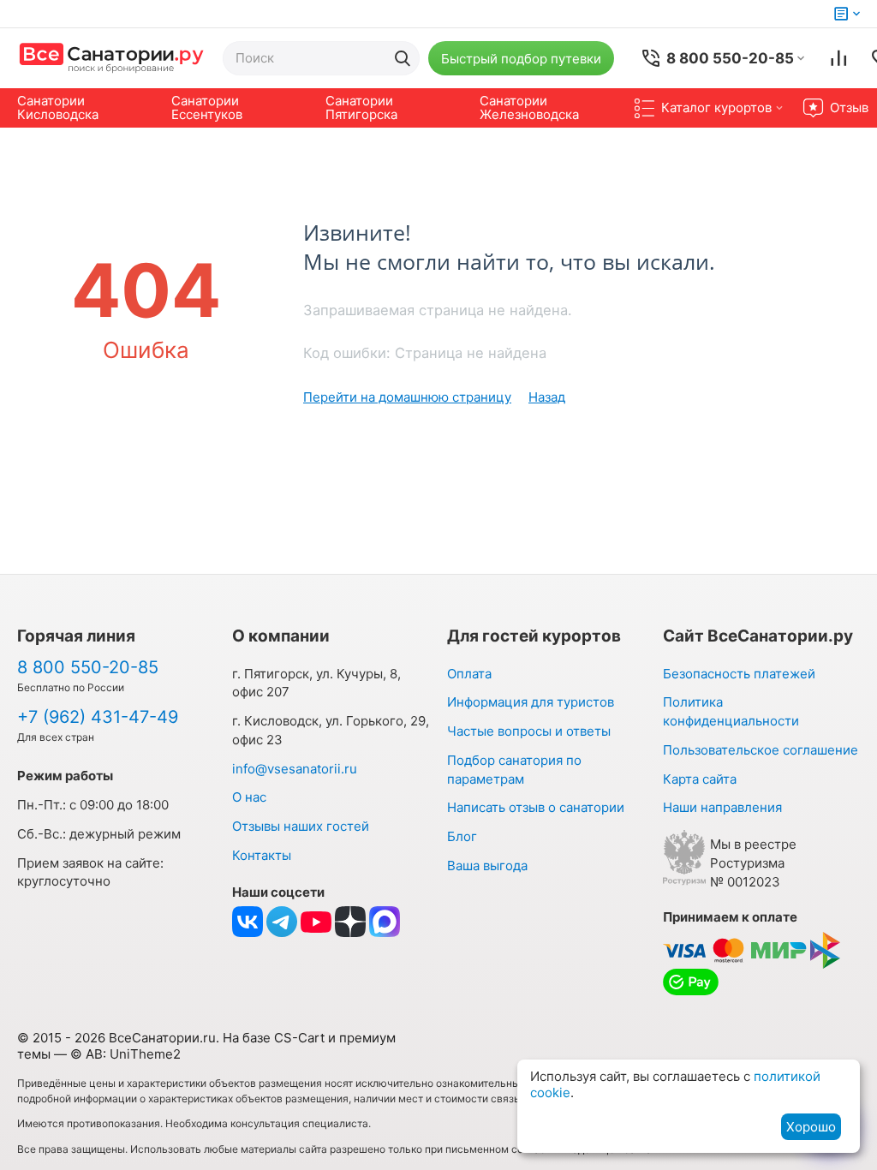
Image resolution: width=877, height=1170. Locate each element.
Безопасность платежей (739, 674)
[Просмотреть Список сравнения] (838, 58)
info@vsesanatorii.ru (294, 769)
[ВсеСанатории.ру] (111, 58)
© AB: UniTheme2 (125, 1054)
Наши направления (722, 807)
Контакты (261, 855)
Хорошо (811, 1127)
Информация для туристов (530, 702)
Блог (462, 836)
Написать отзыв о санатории (535, 807)
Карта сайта (700, 779)
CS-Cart (299, 1038)
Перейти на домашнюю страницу (407, 397)
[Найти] (402, 58)
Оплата (469, 674)
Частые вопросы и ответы (529, 731)
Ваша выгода (487, 865)
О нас (249, 797)
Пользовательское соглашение (760, 750)
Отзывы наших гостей (300, 826)
